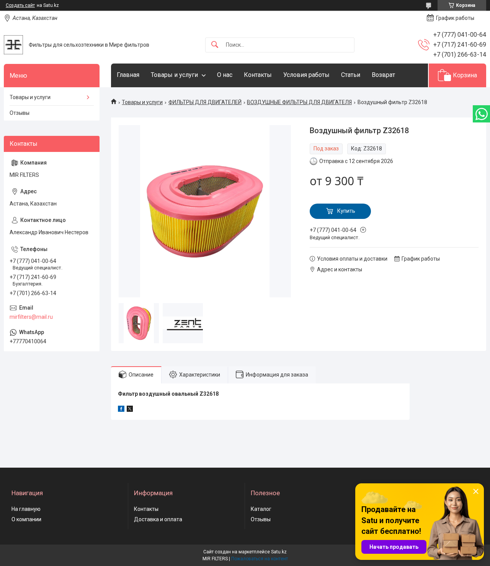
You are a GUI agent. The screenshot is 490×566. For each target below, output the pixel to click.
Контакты (258, 74)
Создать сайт (20, 5)
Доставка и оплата (158, 519)
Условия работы (306, 74)
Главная (128, 74)
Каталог (261, 509)
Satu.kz (279, 552)
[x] (130, 410)
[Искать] (214, 45)
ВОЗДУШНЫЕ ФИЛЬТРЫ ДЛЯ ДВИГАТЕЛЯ (299, 102)
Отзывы (19, 113)
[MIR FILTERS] (13, 44)
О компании (26, 519)
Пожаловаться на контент (259, 558)
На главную (26, 509)
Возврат (383, 74)
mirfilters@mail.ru (31, 317)
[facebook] (121, 410)
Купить (346, 211)
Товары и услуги (174, 74)
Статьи (350, 74)
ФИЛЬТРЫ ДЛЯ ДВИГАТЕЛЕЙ (205, 102)
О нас (224, 74)
